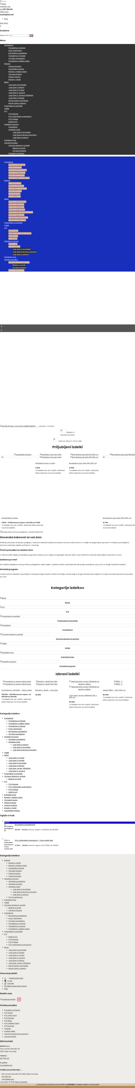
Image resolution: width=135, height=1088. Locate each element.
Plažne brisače (14, 77)
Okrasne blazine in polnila (19, 145)
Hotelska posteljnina (16, 739)
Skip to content (6, 158)
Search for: (4, 35)
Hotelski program (11, 124)
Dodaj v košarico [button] (44, 683)
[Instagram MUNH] (19, 999)
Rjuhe (6, 82)
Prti (5, 111)
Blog (6, 19)
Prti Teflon (8, 1013)
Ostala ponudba (11, 143)
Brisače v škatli (14, 79)
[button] (67, 326)
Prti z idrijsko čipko (11, 1023)
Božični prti (12, 122)
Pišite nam (4, 12)
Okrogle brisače (15, 74)
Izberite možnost (10, 511)
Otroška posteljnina (16, 58)
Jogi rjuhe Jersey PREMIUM (19, 768)
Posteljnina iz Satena (16, 48)
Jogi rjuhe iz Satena (16, 87)
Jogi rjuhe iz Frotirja (16, 90)
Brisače (7, 64)
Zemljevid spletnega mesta (15, 986)
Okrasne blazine (19, 151)
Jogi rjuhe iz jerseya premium (25, 135)
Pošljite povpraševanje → (11, 1069)
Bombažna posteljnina (17, 53)
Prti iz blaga (13, 119)
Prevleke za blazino (16, 153)
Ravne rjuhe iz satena (17, 103)
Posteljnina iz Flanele (16, 56)
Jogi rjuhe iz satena (20, 137)
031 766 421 (4, 1058)
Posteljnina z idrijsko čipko (19, 61)
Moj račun (4, 23)
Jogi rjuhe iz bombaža (17, 85)
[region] (67, 302)
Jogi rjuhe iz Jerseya (16, 93)
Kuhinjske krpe (10, 140)
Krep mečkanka (15, 50)
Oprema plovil (10, 1036)
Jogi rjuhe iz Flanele (16, 98)
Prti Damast (9, 1026)
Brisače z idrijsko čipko (17, 71)
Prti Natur (8, 1021)
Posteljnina (8, 45)
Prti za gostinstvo (15, 897)
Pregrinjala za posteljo (13, 106)
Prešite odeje (9, 1031)
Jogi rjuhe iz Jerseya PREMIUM (20, 95)
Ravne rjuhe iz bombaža (18, 100)
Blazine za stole (19, 148)
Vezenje (7, 1028)
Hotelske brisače (15, 884)
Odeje (6, 108)
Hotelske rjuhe (14, 130)
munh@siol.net (7, 14)
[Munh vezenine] (3, 1)
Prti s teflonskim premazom (19, 116)
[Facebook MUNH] (7, 999)
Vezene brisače (14, 66)
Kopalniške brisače (16, 69)
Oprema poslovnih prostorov (16, 1034)
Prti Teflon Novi (10, 1015)
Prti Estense (13, 114)
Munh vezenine (21, 1082)
